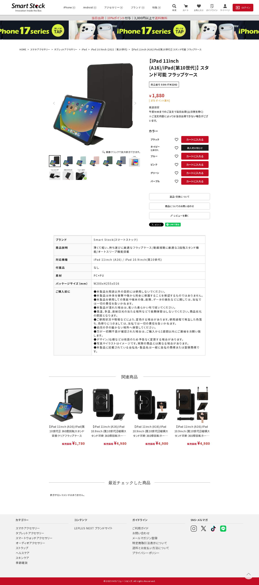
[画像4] (94, 161)
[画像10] (81, 174)
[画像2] (68, 161)
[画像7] (134, 161)
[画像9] (68, 174)
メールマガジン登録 (144, 538)
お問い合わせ (141, 533)
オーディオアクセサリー (30, 543)
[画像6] (121, 161)
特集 (155, 7)
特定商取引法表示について (149, 543)
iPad (84, 49)
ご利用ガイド (140, 528)
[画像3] (81, 161)
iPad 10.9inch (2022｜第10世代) (109, 49)
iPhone (68, 7)
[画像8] (55, 174)
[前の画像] (54, 103)
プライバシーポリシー (146, 553)
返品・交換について (179, 196)
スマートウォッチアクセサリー (34, 538)
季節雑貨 (21, 563)
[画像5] (108, 161)
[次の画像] (135, 103)
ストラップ (22, 548)
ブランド (136, 7)
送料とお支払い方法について (150, 548)
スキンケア (22, 558)
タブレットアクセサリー (66, 49)
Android (88, 7)
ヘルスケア (23, 553)
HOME (23, 49)
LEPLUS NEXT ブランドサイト (93, 528)
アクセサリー (111, 7)
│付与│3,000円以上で (130, 17)
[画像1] (55, 161)
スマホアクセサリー (40, 49)
